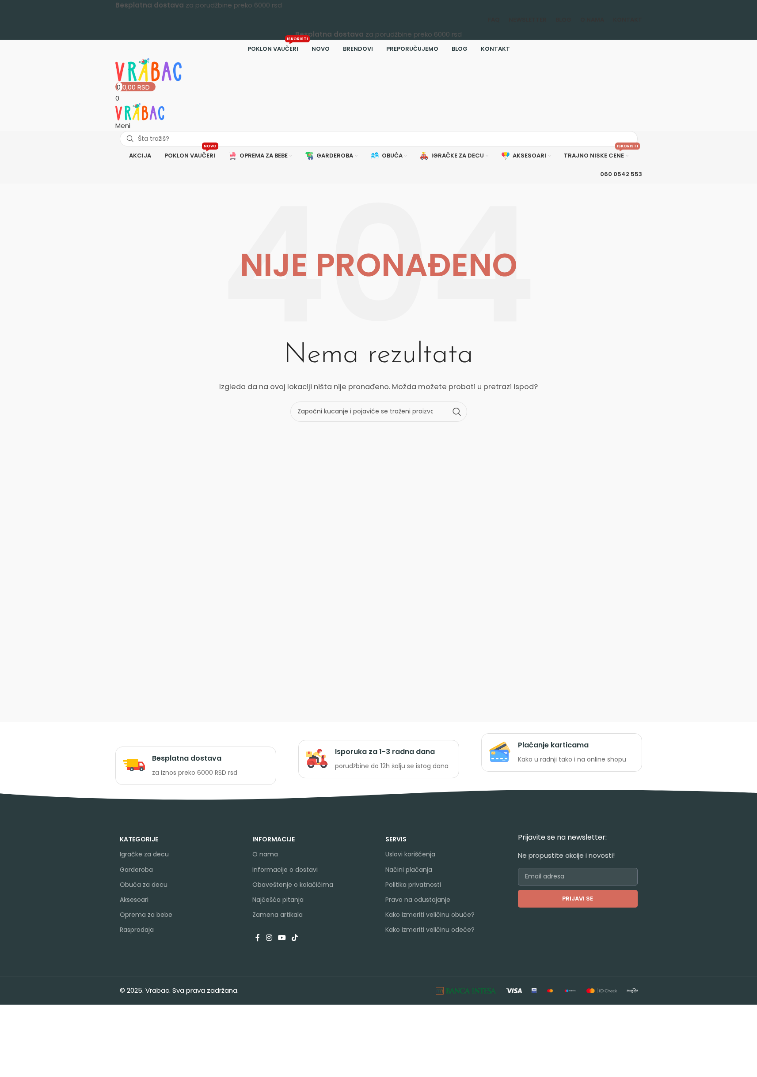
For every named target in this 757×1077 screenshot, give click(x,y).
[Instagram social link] (269, 938)
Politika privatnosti (413, 884)
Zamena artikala (277, 914)
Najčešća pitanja (278, 899)
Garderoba (136, 869)
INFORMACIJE (273, 839)
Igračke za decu (144, 854)
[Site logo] (148, 69)
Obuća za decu (143, 884)
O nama (265, 854)
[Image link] (466, 990)
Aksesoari (134, 899)
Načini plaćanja (408, 869)
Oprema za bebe (146, 914)
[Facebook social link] (257, 938)
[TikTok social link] (295, 938)
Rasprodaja (137, 929)
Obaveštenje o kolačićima (292, 884)
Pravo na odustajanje (417, 899)
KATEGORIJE (139, 839)
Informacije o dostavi (285, 869)
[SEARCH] (457, 412)
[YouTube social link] (282, 938)
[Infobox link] (195, 765)
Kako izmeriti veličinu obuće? (430, 914)
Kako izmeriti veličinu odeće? (430, 929)
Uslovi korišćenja (410, 854)
